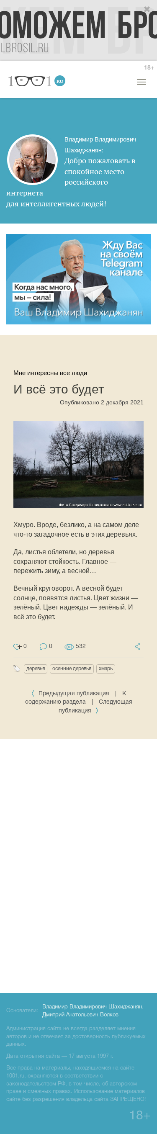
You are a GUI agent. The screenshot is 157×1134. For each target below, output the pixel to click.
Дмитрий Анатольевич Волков (80, 1015)
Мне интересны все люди (50, 372)
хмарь (106, 668)
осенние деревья (71, 668)
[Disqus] (78, 864)
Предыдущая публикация (74, 694)
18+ (149, 68)
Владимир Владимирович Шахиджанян (92, 1007)
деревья (35, 668)
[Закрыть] (147, 9)
